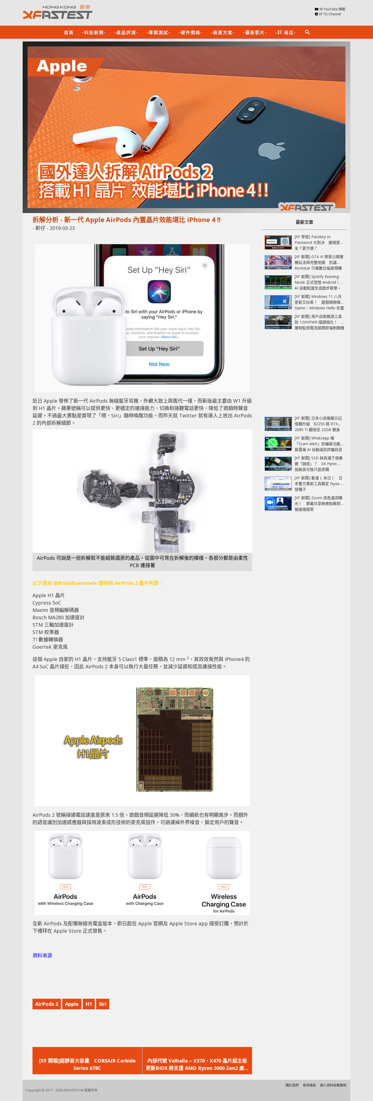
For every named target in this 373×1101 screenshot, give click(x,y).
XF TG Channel (330, 14)
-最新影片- (255, 32)
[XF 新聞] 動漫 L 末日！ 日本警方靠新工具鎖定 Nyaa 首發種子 (319, 483)
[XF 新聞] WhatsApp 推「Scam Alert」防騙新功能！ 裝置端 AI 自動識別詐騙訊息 (321, 443)
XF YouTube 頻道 (332, 9)
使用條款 (309, 1085)
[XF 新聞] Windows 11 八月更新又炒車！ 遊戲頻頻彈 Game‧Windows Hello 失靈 (319, 302)
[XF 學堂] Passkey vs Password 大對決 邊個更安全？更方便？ (319, 242)
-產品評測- (126, 32)
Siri (102, 1004)
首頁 (69, 32)
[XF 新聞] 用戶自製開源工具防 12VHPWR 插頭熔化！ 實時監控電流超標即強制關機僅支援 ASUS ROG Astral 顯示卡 (319, 328)
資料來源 (42, 955)
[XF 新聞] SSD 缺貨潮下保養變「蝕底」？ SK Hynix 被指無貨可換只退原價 (319, 463)
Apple (72, 1004)
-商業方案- (223, 32)
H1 (88, 1004)
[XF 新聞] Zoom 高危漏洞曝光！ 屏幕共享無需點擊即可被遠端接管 (319, 503)
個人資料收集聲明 (333, 1085)
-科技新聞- (94, 32)
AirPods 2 (46, 1004)
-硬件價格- (191, 32)
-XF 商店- (285, 32)
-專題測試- (158, 32)
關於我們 (292, 1085)
